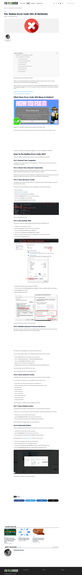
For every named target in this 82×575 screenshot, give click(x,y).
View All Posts (55, 546)
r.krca (8, 41)
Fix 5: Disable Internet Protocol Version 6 (25, 66)
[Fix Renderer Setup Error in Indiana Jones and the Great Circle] (39, 532)
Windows (33, 3)
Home (5, 8)
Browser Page (40, 3)
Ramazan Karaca (14, 16)
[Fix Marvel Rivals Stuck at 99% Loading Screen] (24, 532)
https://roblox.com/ (27, 438)
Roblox (18, 496)
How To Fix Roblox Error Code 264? (23, 56)
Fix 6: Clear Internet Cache (22, 67)
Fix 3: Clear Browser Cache (22, 62)
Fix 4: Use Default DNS (22, 64)
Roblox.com (21, 192)
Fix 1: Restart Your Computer (23, 59)
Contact (43, 569)
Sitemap (62, 569)
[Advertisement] (36, 42)
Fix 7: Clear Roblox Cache (22, 69)
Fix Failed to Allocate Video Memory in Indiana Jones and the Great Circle (10, 540)
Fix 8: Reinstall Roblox (21, 71)
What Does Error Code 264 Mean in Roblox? (24, 55)
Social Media (22, 3)
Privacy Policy (26, 569)
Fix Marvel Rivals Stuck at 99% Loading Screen (23, 539)
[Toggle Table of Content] (56, 53)
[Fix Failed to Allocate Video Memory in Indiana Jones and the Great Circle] (10, 532)
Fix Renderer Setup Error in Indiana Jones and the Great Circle (38, 539)
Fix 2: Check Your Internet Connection (24, 60)
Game (28, 3)
